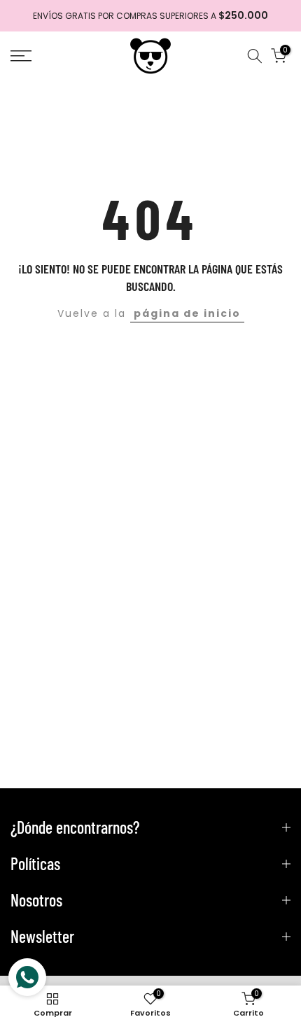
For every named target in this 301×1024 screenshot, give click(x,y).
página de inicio (187, 313)
